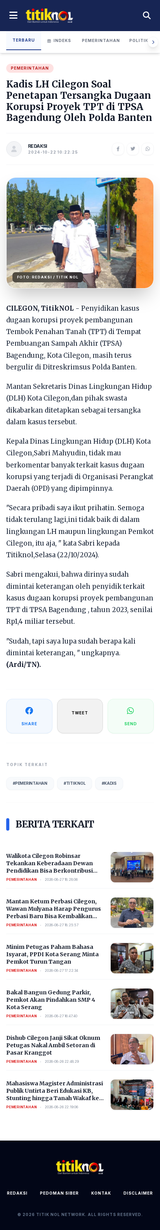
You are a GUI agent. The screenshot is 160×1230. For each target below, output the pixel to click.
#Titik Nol (75, 783)
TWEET (79, 712)
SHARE (29, 723)
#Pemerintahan (30, 783)
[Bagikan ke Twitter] (133, 149)
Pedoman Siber (59, 1193)
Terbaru (23, 40)
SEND (130, 723)
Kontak (101, 1193)
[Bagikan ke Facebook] (118, 149)
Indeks (62, 40)
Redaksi (17, 1193)
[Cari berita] (147, 15)
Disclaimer (138, 1193)
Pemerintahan (101, 40)
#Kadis (109, 783)
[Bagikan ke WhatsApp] (147, 149)
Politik (138, 40)
